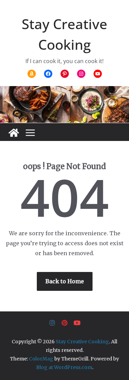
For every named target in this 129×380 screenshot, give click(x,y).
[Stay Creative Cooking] (14, 132)
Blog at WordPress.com (64, 367)
